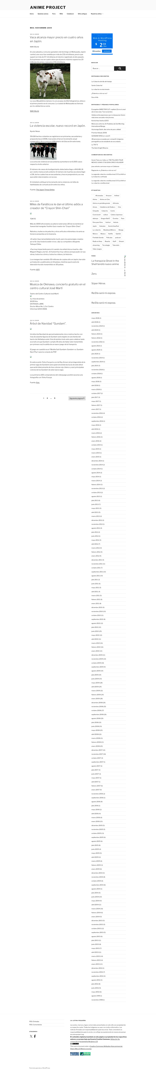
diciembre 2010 (96, 607)
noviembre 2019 (97, 358)
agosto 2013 (95, 496)
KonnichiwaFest (113, 226)
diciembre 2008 (97, 702)
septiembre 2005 (97, 837)
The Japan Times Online (45, 190)
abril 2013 (94, 512)
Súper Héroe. (98, 283)
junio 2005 (95, 849)
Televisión (115, 245)
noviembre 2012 (97, 524)
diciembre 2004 (97, 873)
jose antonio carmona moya (100, 166)
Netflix (110, 234)
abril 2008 (95, 734)
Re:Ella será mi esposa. (103, 293)
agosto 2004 (95, 889)
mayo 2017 (95, 401)
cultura (105, 215)
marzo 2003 (95, 956)
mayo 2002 (95, 992)
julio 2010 (94, 627)
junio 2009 (95, 679)
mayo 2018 (95, 381)
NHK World (34, 111)
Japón (95, 226)
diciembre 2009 (97, 655)
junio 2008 (95, 726)
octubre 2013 (96, 492)
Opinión (118, 234)
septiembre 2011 (97, 572)
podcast (118, 237)
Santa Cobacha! (96, 85)
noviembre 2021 (97, 342)
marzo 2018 (95, 389)
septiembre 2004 (97, 885)
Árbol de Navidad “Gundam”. (48, 323)
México (95, 234)
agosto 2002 (95, 980)
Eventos (115, 218)
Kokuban (102, 226)
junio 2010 (95, 631)
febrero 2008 (96, 742)
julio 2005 (94, 845)
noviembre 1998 (97, 1000)
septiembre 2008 (97, 714)
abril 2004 (95, 905)
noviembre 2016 (97, 413)
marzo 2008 (95, 738)
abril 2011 (94, 591)
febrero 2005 (96, 865)
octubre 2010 (96, 615)
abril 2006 (95, 813)
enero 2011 (95, 603)
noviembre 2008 (97, 706)
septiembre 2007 (97, 762)
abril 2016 (94, 429)
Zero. (94, 273)
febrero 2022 (95, 338)
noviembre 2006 (97, 794)
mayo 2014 (95, 476)
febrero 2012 (95, 552)
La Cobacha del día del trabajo (101, 81)
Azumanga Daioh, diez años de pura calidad (106, 129)
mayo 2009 (95, 683)
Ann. (38, 383)
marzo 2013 (95, 516)
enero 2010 (95, 651)
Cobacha (105, 211)
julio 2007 (94, 770)
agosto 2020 (95, 350)
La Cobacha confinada (99, 177)
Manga (121, 230)
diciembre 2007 (96, 750)
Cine (119, 207)
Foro (54, 14)
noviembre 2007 (97, 754)
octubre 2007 (96, 758)
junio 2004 (95, 897)
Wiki (61, 14)
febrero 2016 (95, 437)
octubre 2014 (96, 469)
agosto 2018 (95, 377)
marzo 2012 (95, 548)
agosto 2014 (95, 473)
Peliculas (109, 237)
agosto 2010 (95, 623)
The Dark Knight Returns (99, 148)
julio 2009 (94, 675)
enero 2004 (95, 916)
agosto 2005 (95, 841)
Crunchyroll (96, 215)
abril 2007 (94, 782)
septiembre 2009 (97, 667)
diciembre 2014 (96, 461)
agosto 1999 (95, 996)
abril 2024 (94, 330)
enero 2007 (95, 790)
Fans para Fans (98, 222)
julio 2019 (94, 365)
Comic (112, 211)
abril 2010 (94, 639)
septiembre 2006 (97, 798)
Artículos (116, 203)
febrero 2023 (95, 334)
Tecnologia (106, 245)
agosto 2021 (95, 346)
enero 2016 (95, 441)
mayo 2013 (95, 508)
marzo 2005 (95, 861)
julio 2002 (94, 984)
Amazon (109, 195)
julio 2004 (94, 893)
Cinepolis (96, 211)
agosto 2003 (95, 936)
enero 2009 (95, 698)
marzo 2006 (95, 817)
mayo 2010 (95, 635)
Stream (121, 241)
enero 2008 (95, 746)
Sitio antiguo (82, 14)
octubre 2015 (96, 445)
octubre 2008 (96, 710)
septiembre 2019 (97, 362)
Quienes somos (43, 14)
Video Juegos (97, 249)
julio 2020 (94, 354)
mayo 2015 (95, 449)
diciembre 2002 (96, 968)
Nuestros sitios (96, 14)
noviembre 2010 (97, 611)
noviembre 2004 (97, 877)
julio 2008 (94, 722)
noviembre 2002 (97, 972)
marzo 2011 (95, 595)
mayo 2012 (95, 540)
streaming (96, 245)
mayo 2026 (95, 318)
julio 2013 (94, 500)
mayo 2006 (95, 809)
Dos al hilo (94, 97)
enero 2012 (95, 556)
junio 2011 (94, 584)
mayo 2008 (95, 730)
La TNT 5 (94, 145)
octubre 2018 (96, 373)
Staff (114, 241)
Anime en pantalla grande (101, 203)
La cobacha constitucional (100, 183)
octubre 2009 (96, 663)
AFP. (38, 270)
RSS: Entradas (34, 1021)
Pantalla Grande (98, 237)
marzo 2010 (95, 643)
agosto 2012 (95, 528)
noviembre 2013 (97, 488)
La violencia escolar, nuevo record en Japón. (57, 125)
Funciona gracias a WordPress (39, 1068)
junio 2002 (95, 988)
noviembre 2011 (97, 564)
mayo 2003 (95, 948)
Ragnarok (94, 170)
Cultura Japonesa (116, 215)
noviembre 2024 (97, 326)
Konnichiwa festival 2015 (100, 120)
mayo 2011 (95, 587)
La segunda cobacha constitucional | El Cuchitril (107, 174)
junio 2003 (95, 944)
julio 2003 (94, 940)
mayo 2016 (95, 425)
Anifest (116, 195)
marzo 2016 (95, 433)
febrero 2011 (95, 599)
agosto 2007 (95, 766)
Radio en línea (97, 241)
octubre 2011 (95, 568)
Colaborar (70, 14)
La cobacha (97, 230)
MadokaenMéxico (109, 230)
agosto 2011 (95, 576)
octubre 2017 (96, 393)
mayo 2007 (95, 778)
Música (102, 234)
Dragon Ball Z (105, 218)
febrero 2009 (96, 695)
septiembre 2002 (97, 976)
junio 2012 (94, 536)
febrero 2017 (95, 405)
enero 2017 (95, 409)
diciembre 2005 (97, 825)
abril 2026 (94, 322)
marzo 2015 (95, 453)
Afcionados (99, 195)
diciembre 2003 (97, 920)
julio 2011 (94, 579)
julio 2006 (94, 805)
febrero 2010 (95, 647)
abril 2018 (94, 385)
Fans (122, 218)
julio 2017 (94, 397)
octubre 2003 (96, 928)
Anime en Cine (105, 199)
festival (107, 222)
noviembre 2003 (97, 924)
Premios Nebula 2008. (99, 133)
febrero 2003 (96, 960)
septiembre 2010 (97, 619)
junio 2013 (95, 504)
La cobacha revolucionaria (100, 89)
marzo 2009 (95, 690)
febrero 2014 (95, 484)
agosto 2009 (95, 671)
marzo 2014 (95, 480)
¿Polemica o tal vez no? (99, 93)
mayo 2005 (95, 853)
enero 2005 (95, 869)
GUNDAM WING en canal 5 (100, 136)
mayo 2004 (95, 901)
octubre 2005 (96, 833)
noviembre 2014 (97, 465)
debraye (95, 218)
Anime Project (48, 7)
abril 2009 (95, 687)
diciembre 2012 (96, 520)
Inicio (32, 14)
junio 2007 (95, 774)
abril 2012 (94, 544)
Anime (95, 199)
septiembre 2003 (97, 932)
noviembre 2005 (97, 829)
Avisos (95, 207)
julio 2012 (94, 532)
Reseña (107, 241)
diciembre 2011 (96, 560)
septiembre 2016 (97, 421)
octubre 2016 (96, 417)
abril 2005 (95, 857)
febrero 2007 (96, 786)
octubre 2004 (96, 881)
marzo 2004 (95, 909)
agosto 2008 (95, 718)
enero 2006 (95, 821)
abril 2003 (95, 952)
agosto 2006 (95, 801)
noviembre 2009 (97, 659)
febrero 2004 (96, 912)
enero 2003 (95, 964)
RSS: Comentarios (35, 1025)
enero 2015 (95, 457)
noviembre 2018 (97, 369)
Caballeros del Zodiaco (107, 207)
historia (115, 222)
